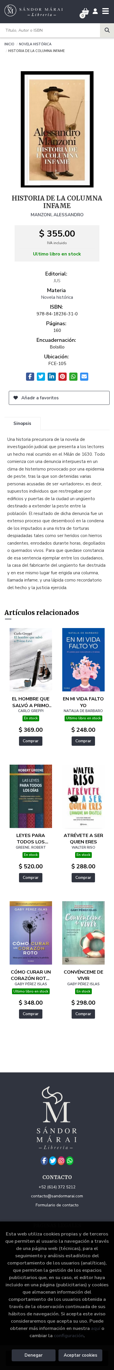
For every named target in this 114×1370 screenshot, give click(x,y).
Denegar (34, 1355)
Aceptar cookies (80, 1355)
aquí (95, 1328)
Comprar (31, 741)
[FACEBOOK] (44, 1160)
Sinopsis (22, 423)
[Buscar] (107, 30)
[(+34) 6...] (69, 1160)
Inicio (9, 44)
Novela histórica (35, 44)
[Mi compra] (85, 11)
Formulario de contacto (57, 1205)
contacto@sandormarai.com (57, 1196)
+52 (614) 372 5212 (57, 1187)
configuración (69, 1335)
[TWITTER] (52, 1160)
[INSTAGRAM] (61, 1160)
